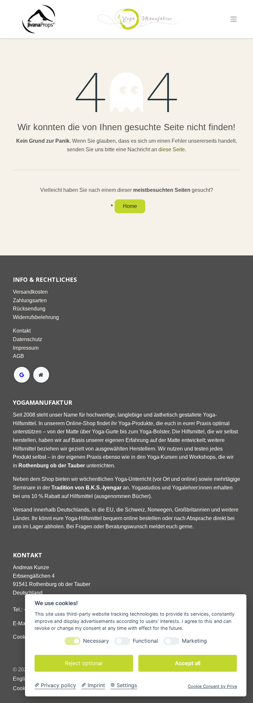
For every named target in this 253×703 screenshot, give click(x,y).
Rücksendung (29, 308)
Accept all (187, 663)
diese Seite (171, 149)
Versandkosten (30, 292)
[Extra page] (41, 375)
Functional (145, 641)
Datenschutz (27, 339)
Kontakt (22, 331)
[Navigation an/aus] (233, 19)
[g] (22, 375)
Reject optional (83, 663)
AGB (18, 356)
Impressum (26, 348)
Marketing (194, 641)
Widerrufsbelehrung (36, 317)
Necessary (96, 641)
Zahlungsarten (30, 300)
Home (130, 206)
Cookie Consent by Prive (212, 686)
